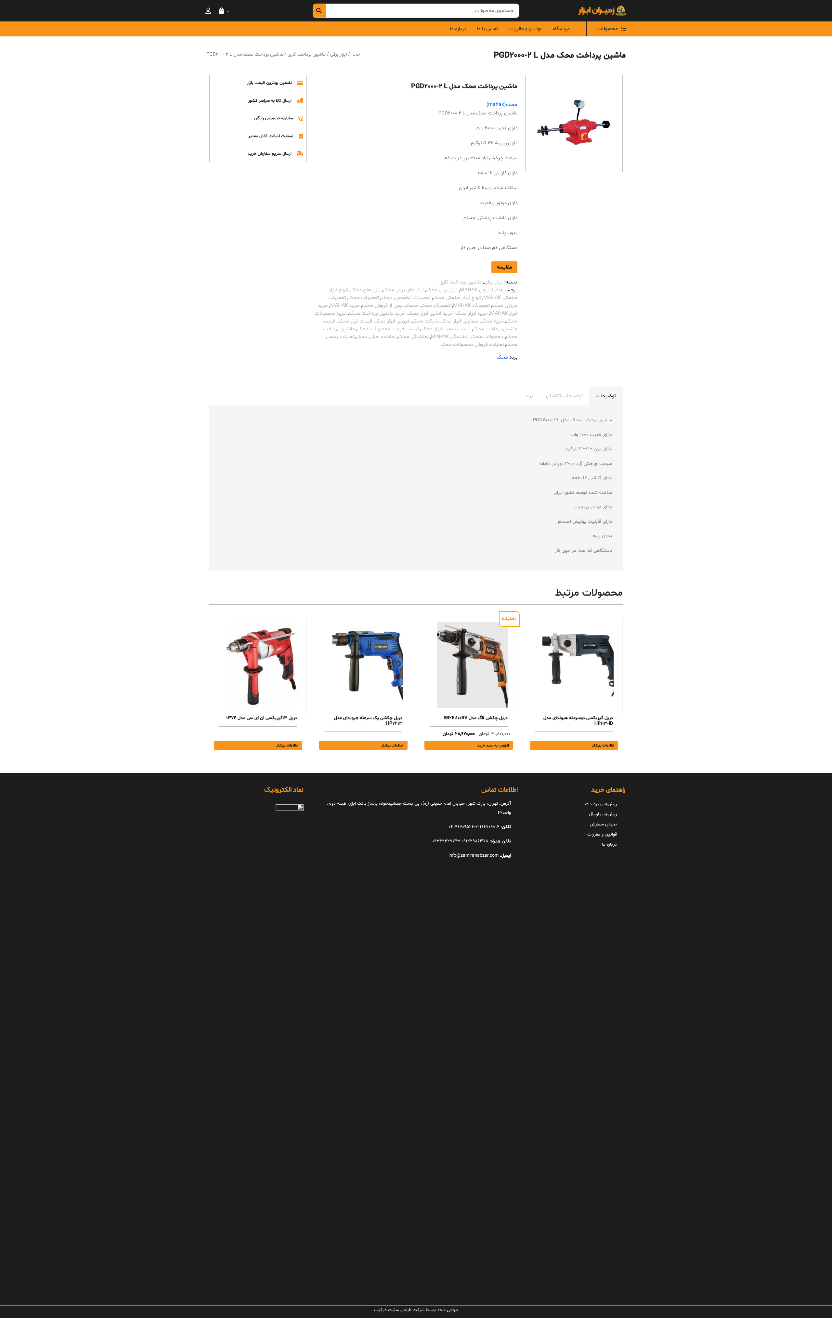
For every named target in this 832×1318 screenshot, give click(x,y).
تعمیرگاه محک (436, 305)
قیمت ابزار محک (355, 321)
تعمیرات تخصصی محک (406, 297)
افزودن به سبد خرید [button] (493, 745)
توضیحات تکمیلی (564, 396)
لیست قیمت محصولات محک (388, 329)
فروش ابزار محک (392, 321)
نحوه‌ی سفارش (603, 824)
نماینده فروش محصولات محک (472, 344)
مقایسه (504, 267)
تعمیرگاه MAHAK (471, 305)
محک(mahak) (502, 104)
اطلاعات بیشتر (603, 745)
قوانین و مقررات (525, 29)
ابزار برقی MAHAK (479, 290)
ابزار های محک (365, 290)
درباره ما (458, 29)
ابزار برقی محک (442, 290)
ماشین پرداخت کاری (307, 54)
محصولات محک (487, 336)
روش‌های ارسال (603, 814)
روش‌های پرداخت (601, 804)
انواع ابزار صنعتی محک (457, 297)
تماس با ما (487, 29)
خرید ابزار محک (471, 313)
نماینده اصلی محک (376, 336)
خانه (355, 54)
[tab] (606, 396)
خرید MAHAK (345, 305)
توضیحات (606, 396)
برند (529, 396)
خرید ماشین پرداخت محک (377, 313)
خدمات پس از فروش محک (390, 305)
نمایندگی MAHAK (449, 336)
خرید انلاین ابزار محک (430, 313)
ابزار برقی (338, 54)
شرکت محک (425, 321)
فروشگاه (561, 29)
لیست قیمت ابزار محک (446, 329)
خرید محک (492, 321)
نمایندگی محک (413, 336)
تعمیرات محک (363, 297)
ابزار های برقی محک (403, 290)
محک (502, 357)
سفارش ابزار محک (459, 321)
